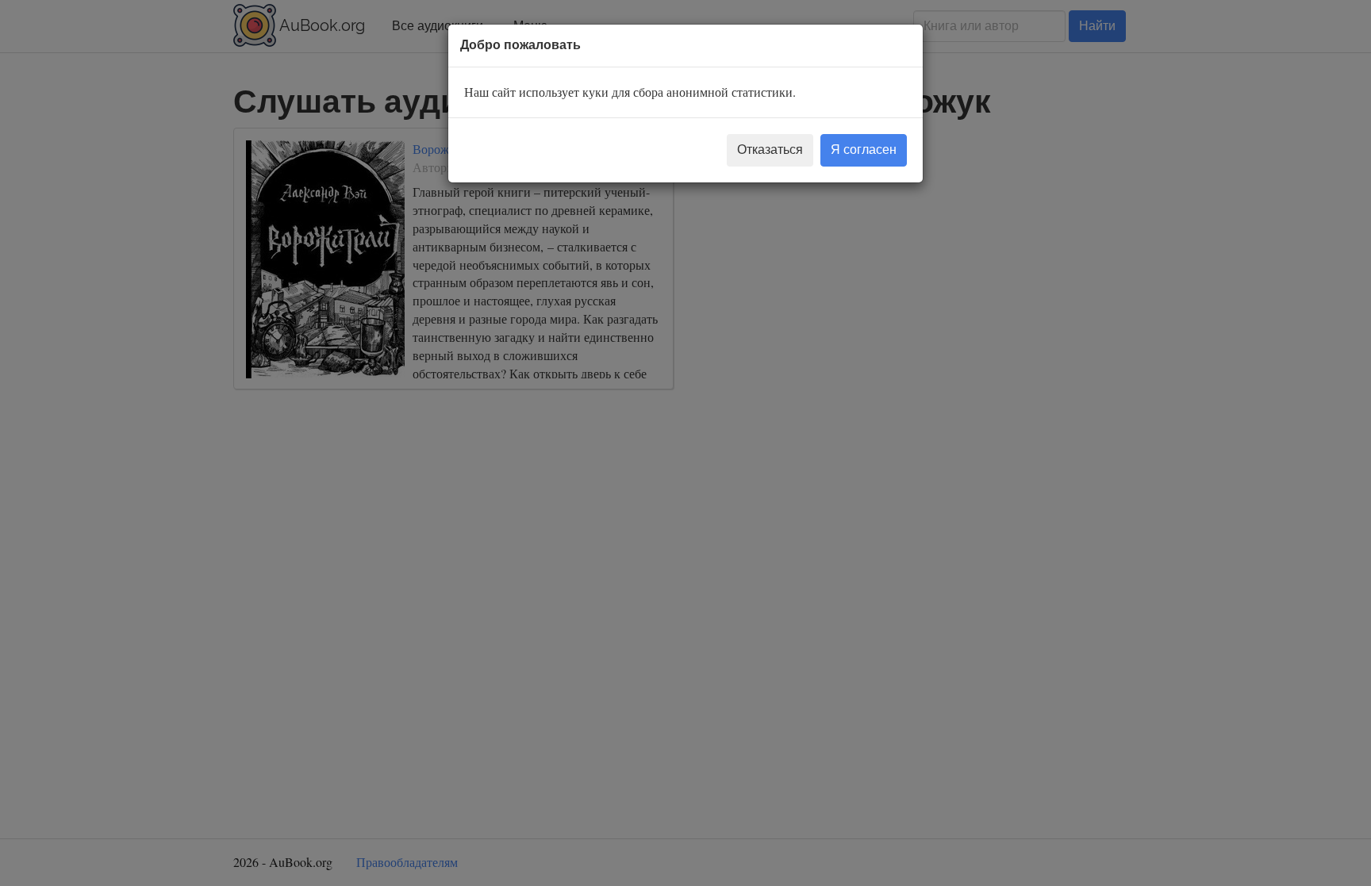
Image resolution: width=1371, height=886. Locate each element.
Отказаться (770, 149)
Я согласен (864, 149)
